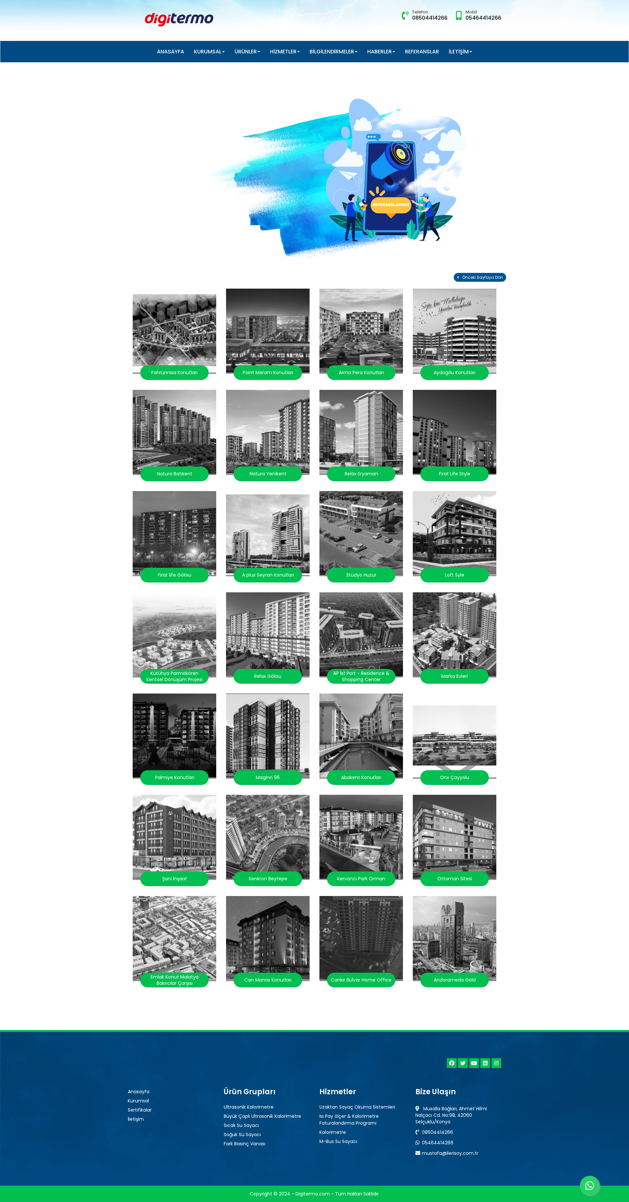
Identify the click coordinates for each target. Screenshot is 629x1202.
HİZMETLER (283, 51)
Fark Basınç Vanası (244, 1143)
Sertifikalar (140, 1110)
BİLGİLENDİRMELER (332, 51)
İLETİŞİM (459, 51)
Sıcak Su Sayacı (241, 1125)
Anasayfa (138, 1091)
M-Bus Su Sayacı (338, 1141)
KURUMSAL (207, 51)
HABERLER (379, 51)
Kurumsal (138, 1100)
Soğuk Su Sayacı (242, 1134)
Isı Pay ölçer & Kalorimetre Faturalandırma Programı (349, 1119)
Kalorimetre (332, 1132)
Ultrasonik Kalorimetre (249, 1107)
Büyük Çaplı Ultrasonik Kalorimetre (262, 1116)
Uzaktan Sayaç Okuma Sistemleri (357, 1107)
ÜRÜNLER (246, 51)
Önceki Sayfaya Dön (482, 277)
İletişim (136, 1119)
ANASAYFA (170, 51)
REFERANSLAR (422, 51)
